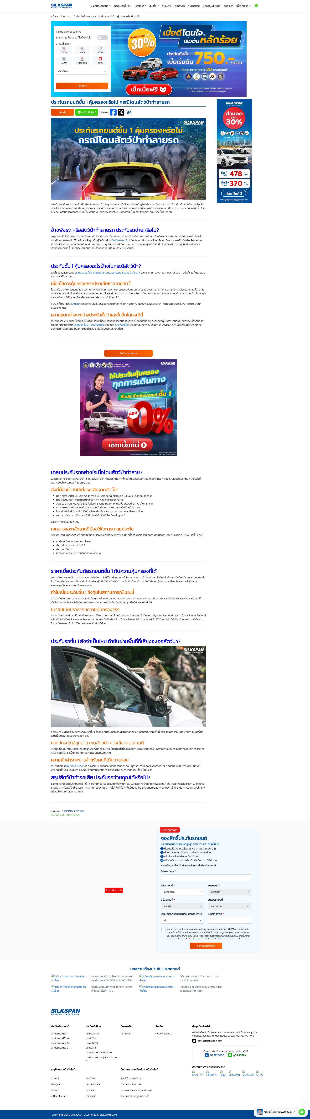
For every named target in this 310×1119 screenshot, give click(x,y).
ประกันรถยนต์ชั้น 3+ (60, 1043)
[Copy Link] (129, 112)
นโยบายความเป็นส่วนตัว (131, 1084)
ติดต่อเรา (228, 6)
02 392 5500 (217, 1055)
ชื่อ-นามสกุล (168, 871)
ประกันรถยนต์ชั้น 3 (59, 1047)
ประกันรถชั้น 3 (123, 325)
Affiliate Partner (59, 1096)
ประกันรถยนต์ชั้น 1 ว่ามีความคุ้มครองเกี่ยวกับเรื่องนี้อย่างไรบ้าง (107, 272)
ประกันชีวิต (91, 1038)
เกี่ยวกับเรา (242, 6)
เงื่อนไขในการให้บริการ (131, 1078)
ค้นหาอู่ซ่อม (194, 6)
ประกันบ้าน (91, 1047)
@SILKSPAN (239, 1055)
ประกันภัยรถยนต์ (99, 6)
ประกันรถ (74, 304)
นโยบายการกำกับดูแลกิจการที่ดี (135, 1096)
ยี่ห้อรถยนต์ (168, 885)
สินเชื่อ (152, 6)
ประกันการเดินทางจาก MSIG (99, 1052)
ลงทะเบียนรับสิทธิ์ (206, 946)
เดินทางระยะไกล (74, 766)
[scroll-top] (304, 1103)
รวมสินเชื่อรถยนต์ (163, 1033)
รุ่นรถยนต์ (214, 885)
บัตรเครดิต (140, 6)
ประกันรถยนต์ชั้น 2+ (60, 1038)
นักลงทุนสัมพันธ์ (211, 6)
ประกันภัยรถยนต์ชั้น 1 (119, 240)
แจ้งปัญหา (179, 6)
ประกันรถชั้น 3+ (99, 325)
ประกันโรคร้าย (92, 1043)
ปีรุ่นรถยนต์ (168, 900)
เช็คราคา (82, 86)
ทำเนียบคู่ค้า (91, 1096)
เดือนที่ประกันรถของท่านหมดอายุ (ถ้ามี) (181, 914)
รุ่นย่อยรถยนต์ (216, 900)
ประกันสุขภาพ (92, 1033)
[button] (62, 112)
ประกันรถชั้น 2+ (82, 325)
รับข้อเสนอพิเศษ (128, 353)
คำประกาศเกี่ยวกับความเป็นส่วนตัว (136, 1090)
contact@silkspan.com (209, 1041)
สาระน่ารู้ (166, 6)
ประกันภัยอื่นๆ (121, 6)
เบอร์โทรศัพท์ (216, 914)
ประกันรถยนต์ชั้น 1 (59, 1033)
